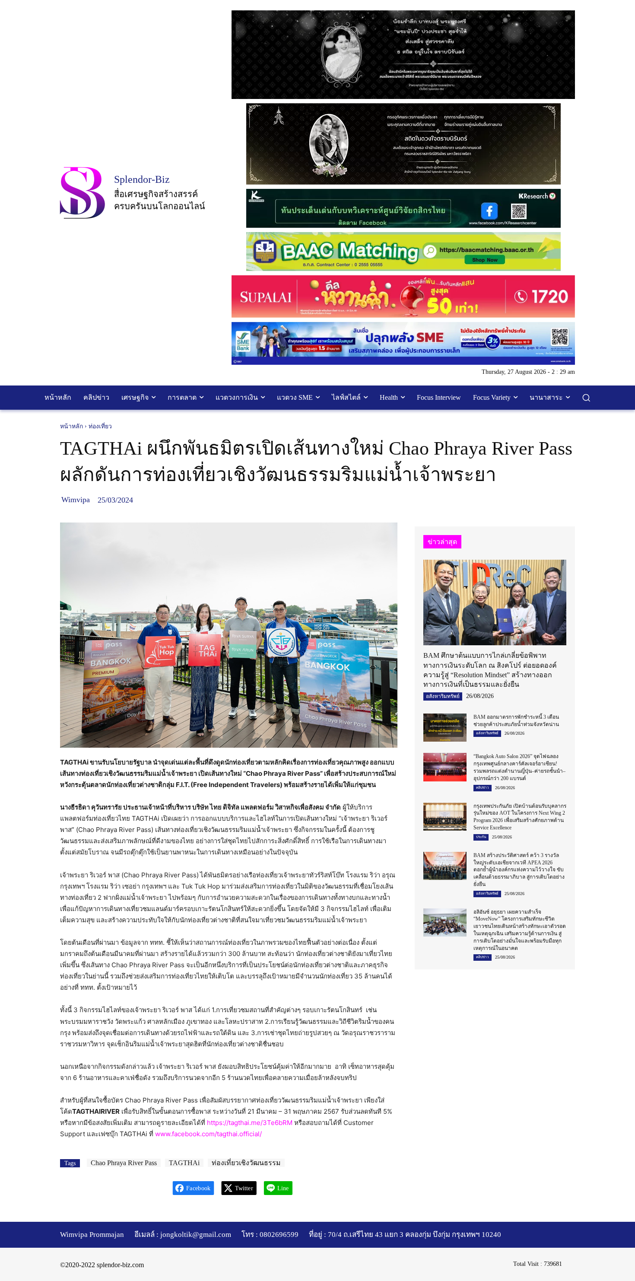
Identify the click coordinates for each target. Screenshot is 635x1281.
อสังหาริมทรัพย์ (443, 696)
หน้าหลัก (71, 426)
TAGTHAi (184, 1162)
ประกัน (481, 837)
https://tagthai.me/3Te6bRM (249, 1122)
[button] (586, 397)
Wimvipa (75, 499)
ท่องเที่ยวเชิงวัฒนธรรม (246, 1162)
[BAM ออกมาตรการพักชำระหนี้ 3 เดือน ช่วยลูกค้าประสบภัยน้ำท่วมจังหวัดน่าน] (444, 728)
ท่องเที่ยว (100, 426)
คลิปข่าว (482, 788)
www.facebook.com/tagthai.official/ (208, 1134)
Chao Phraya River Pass (124, 1162)
